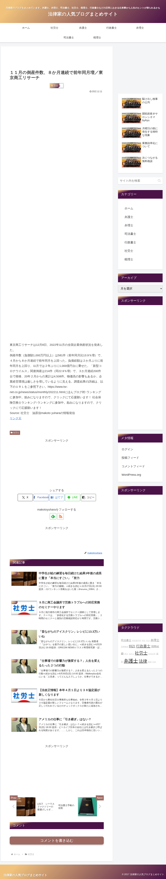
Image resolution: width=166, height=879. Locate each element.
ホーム (128, 208)
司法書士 (130, 233)
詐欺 (154, 662)
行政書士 (130, 242)
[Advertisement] (57, 57)
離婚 (150, 662)
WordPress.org (131, 474)
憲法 (126, 654)
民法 (148, 640)
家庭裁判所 (136, 640)
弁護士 (128, 217)
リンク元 (15, 418)
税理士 (128, 259)
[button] (88, 497)
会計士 (131, 654)
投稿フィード (130, 457)
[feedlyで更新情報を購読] (53, 516)
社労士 (16, 432)
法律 (143, 661)
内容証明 (151, 654)
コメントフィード (133, 466)
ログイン (127, 449)
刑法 (143, 640)
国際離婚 (124, 647)
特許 (132, 646)
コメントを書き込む (56, 840)
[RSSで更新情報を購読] (60, 516)
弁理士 (128, 225)
